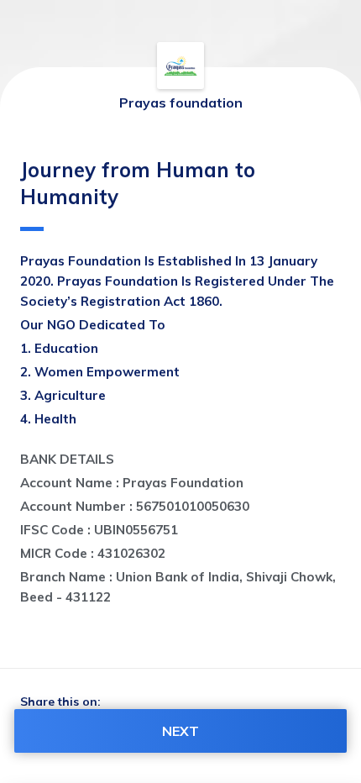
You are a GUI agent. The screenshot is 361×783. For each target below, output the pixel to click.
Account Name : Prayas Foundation (131, 483)
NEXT (180, 731)
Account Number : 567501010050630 (134, 506)
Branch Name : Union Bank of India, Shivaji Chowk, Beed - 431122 (179, 587)
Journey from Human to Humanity (137, 183)
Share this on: (60, 701)
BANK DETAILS (67, 459)
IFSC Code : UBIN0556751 (99, 530)
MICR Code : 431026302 (92, 553)
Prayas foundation (181, 102)
